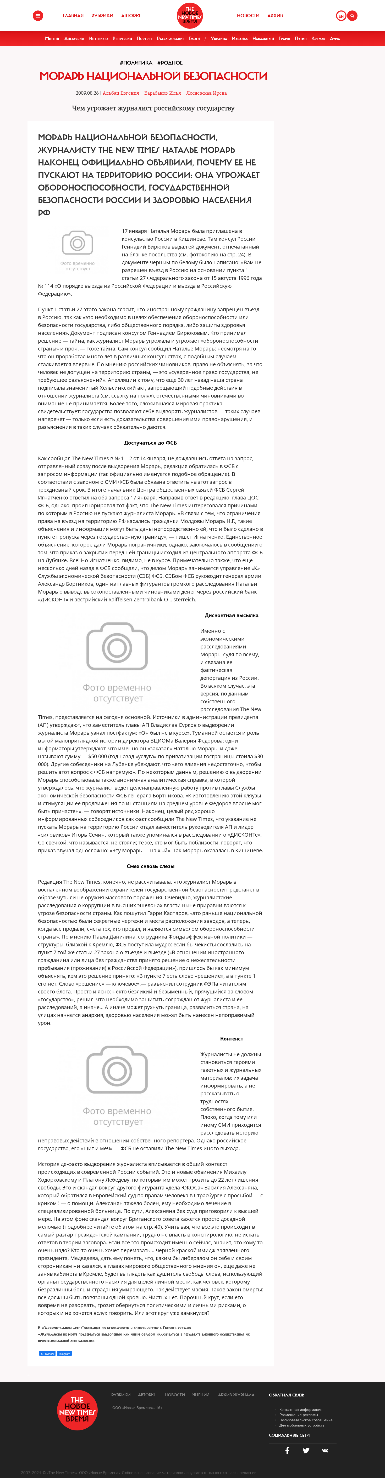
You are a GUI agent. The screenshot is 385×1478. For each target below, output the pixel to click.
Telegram (64, 1354)
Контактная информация (300, 1409)
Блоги (194, 38)
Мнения (200, 1395)
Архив (275, 16)
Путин (301, 38)
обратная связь (286, 1395)
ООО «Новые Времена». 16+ (137, 1407)
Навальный (263, 38)
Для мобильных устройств (301, 1425)
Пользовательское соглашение (306, 1419)
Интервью (98, 38)
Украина (219, 38)
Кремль (318, 38)
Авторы (130, 16)
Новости (248, 16)
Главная (73, 16)
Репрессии (122, 38)
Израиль (240, 38)
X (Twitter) (47, 1354)
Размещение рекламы (298, 1414)
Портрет (144, 38)
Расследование (170, 38)
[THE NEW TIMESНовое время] (190, 16)
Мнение (52, 38)
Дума (335, 38)
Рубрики (102, 16)
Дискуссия (74, 38)
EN (341, 16)
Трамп (284, 38)
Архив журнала (236, 1395)
